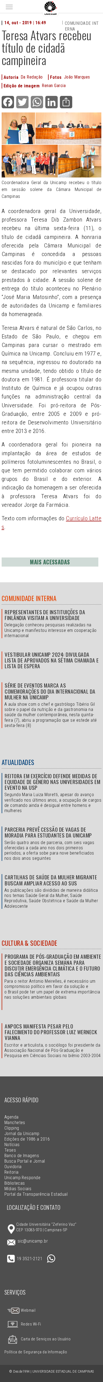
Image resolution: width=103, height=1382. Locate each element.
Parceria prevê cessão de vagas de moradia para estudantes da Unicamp (48, 832)
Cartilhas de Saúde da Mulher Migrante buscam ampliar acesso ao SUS (51, 880)
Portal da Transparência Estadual (36, 1194)
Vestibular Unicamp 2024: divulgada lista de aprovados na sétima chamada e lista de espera (52, 660)
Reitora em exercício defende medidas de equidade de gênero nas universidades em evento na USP (52, 781)
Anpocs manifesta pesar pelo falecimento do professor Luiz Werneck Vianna (51, 1032)
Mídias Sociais (18, 1188)
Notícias (12, 1144)
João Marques (77, 77)
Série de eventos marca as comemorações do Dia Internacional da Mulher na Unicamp (50, 691)
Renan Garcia (54, 85)
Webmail (28, 1310)
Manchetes (14, 1122)
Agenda (11, 1117)
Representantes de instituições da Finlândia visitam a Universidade (45, 615)
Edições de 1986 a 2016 (27, 1139)
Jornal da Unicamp (22, 1133)
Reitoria (11, 1172)
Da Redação (32, 77)
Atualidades (18, 762)
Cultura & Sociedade (29, 943)
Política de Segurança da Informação (35, 1352)
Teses (10, 1150)
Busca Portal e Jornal (24, 1161)
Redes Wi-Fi (31, 1324)
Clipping (11, 1128)
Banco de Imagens (21, 1155)
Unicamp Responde (22, 1177)
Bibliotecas (14, 1183)
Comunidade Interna (29, 598)
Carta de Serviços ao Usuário (46, 1339)
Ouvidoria (13, 1166)
